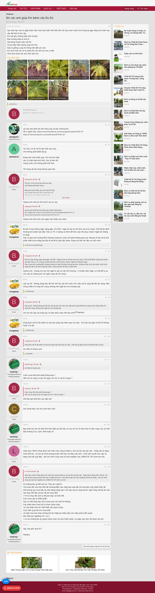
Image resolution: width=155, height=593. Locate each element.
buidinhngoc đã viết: (32, 364)
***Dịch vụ (119, 26)
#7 (109, 279)
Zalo (6, 581)
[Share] (109, 26)
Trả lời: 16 (17, 26)
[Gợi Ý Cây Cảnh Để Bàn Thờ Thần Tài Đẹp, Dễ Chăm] (85, 562)
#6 (109, 251)
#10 (108, 336)
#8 (109, 297)
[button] (53, 8)
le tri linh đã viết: (30, 471)
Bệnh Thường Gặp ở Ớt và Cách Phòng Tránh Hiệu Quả (31, 570)
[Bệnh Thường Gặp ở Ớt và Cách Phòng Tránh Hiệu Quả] (32, 562)
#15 (108, 447)
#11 (108, 360)
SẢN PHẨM (35, 8)
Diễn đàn (73, 8)
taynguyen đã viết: (31, 206)
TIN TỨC (23, 8)
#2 (109, 125)
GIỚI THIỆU (61, 8)
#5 (109, 225)
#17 (108, 525)
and (34, 245)
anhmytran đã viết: (31, 179)
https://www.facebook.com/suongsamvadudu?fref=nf (60, 131)
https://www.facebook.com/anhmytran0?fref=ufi (44, 134)
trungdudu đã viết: (31, 256)
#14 (108, 424)
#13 (108, 404)
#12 (108, 384)
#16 (108, 467)
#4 (109, 175)
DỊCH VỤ (47, 8)
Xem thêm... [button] (66, 198)
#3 (109, 145)
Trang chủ (12, 8)
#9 (109, 318)
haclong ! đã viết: (31, 388)
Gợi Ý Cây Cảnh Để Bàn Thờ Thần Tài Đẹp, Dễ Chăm (85, 570)
